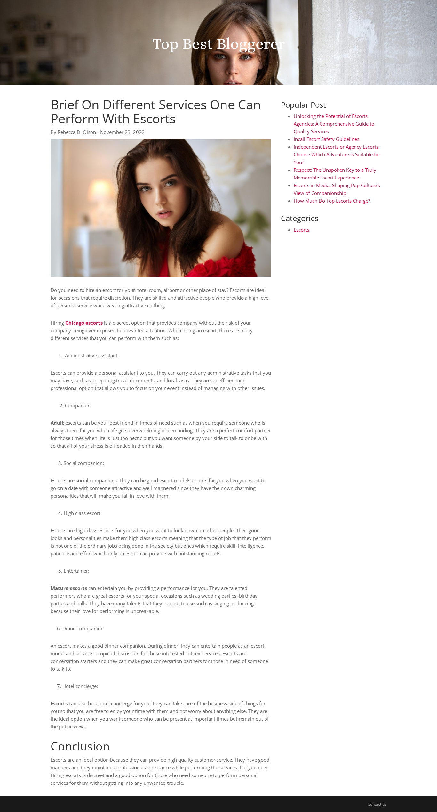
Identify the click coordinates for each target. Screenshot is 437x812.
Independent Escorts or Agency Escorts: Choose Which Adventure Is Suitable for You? (337, 154)
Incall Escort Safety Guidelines (326, 139)
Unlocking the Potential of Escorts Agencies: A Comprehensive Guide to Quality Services (334, 124)
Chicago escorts (84, 322)
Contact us (377, 804)
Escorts (301, 230)
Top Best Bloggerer (218, 44)
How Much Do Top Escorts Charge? (332, 200)
